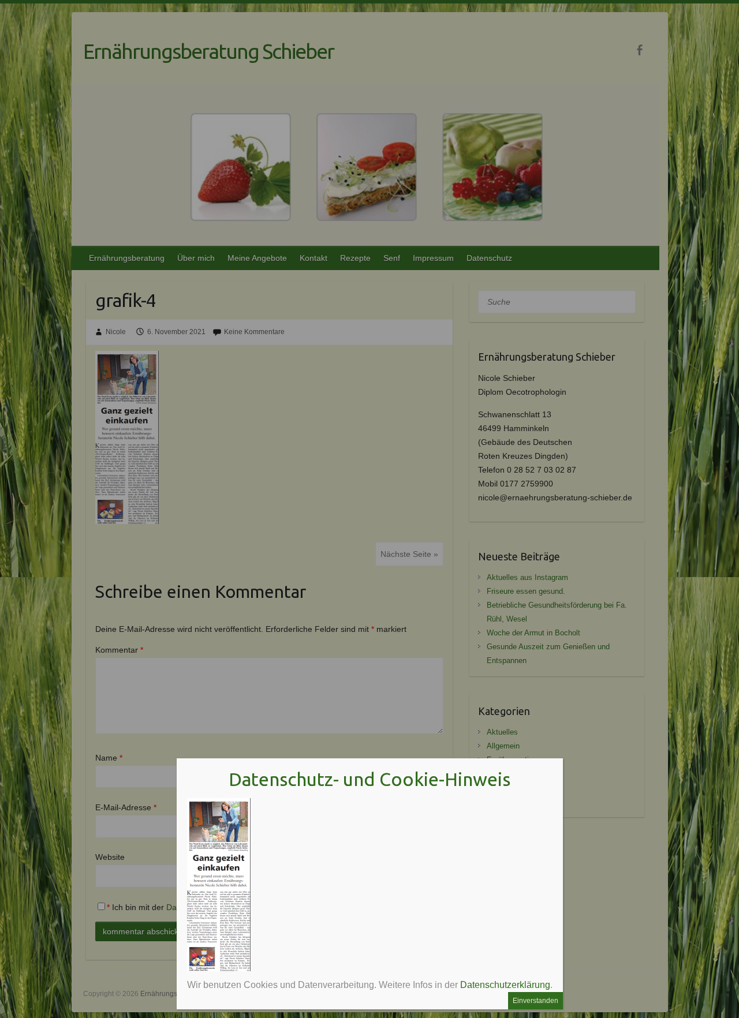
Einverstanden (535, 1001)
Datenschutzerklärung (505, 985)
